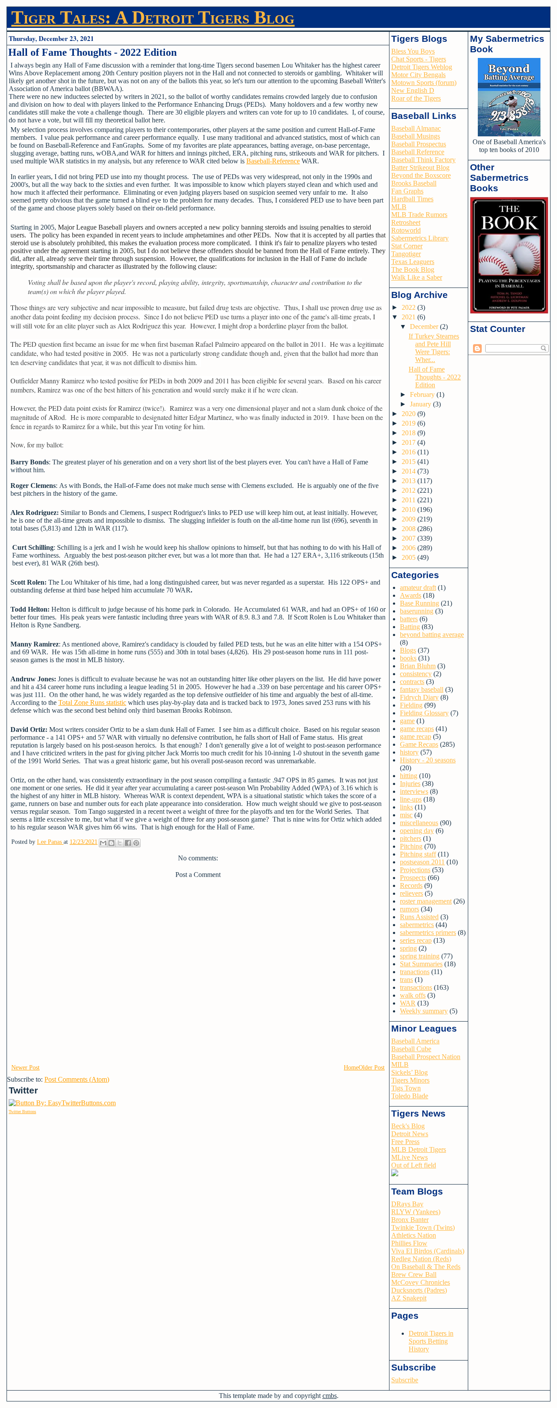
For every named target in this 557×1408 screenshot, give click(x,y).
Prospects (413, 877)
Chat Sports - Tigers (418, 59)
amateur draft (418, 587)
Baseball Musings (415, 136)
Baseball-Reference (273, 161)
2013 (409, 480)
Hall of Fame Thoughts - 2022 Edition (435, 377)
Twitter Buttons (22, 1111)
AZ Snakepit (408, 1298)
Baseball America (415, 1041)
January (421, 404)
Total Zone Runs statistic (92, 702)
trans (406, 979)
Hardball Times (412, 199)
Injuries (410, 783)
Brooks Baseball (413, 183)
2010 (409, 509)
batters (409, 619)
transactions (416, 987)
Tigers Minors (410, 1080)
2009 (409, 519)
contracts (412, 681)
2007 (409, 538)
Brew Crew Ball (413, 1274)
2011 (409, 500)
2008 (409, 528)
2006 (409, 548)
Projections (415, 869)
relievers (411, 893)
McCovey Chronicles (420, 1282)
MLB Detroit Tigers (418, 1149)
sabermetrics (417, 924)
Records (411, 885)
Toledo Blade (409, 1096)
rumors (409, 909)
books (408, 658)
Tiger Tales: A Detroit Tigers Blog (153, 17)
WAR (408, 1003)
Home (351, 1067)
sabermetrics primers (428, 932)
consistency (416, 673)
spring (408, 948)
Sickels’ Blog (409, 1072)
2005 (409, 557)
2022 (409, 307)
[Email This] (103, 843)
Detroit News (409, 1133)
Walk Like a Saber (416, 277)
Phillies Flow (409, 1243)
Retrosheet (405, 222)
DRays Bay (407, 1204)
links (406, 807)
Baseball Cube (411, 1049)
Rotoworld (406, 230)
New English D (412, 90)
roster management (426, 901)
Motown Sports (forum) (423, 82)
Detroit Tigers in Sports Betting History (431, 1341)
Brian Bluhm (418, 666)
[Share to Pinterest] (136, 843)
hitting (408, 775)
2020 (409, 413)
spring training (420, 956)
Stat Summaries (421, 964)
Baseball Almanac (416, 128)
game (407, 720)
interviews (414, 791)
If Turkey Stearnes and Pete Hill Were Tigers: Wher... (434, 347)
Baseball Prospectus (418, 144)
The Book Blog (412, 269)
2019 (409, 423)
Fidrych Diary (419, 697)
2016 (409, 452)
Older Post (372, 1067)
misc (406, 815)
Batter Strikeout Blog (420, 167)
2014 (409, 471)
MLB (398, 206)
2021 (409, 317)
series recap (416, 940)
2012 (409, 490)
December (425, 326)
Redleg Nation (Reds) (421, 1258)
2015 (409, 461)
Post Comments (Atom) (76, 1079)
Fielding (411, 705)
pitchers (410, 838)
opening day (417, 830)
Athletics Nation (413, 1235)
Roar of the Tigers (416, 98)
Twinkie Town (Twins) (423, 1227)
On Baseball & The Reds (425, 1266)
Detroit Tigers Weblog (421, 67)
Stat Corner (407, 246)
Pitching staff (418, 854)
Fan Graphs (407, 191)
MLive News (409, 1157)
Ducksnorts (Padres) (419, 1290)
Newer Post (25, 1067)
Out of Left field (413, 1165)
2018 (409, 433)
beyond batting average (432, 634)
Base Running (419, 603)
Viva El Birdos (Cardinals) (427, 1251)
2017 (409, 442)
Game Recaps (419, 744)
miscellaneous (419, 822)
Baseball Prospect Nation (425, 1056)
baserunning (416, 611)
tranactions (414, 971)
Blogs (408, 650)
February (423, 394)
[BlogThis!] (111, 843)
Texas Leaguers (412, 261)
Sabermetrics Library (420, 238)
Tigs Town (406, 1088)
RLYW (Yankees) (415, 1211)
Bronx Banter (410, 1219)
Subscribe (404, 1380)
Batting (410, 626)
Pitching (411, 846)
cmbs (329, 1395)
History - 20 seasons (428, 760)
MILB (400, 1064)
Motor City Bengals (418, 74)
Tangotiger (406, 253)
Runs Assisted (419, 917)
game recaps (417, 728)
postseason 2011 (422, 862)
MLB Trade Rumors (419, 214)
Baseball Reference (417, 152)
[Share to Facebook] (128, 843)
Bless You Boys (413, 51)
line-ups (411, 799)
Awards (410, 595)
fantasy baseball (421, 689)
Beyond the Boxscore (421, 175)
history (409, 752)
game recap (415, 736)
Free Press (405, 1141)
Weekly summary (424, 1011)
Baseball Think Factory (423, 159)
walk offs (413, 995)
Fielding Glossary (424, 713)
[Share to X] (119, 843)
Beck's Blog (408, 1126)
